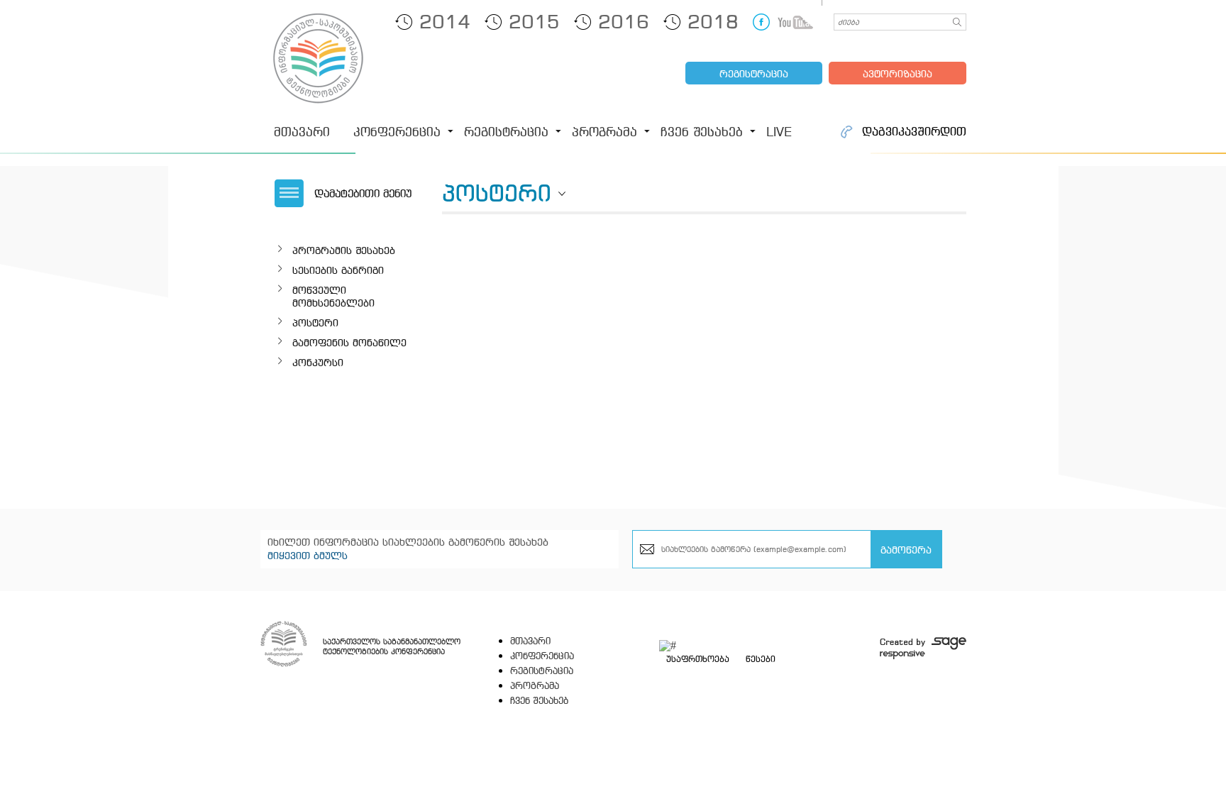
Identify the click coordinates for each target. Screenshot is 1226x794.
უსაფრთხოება (697, 659)
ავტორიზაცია (897, 73)
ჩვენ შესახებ (702, 131)
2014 (444, 21)
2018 (713, 21)
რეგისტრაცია (753, 73)
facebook (761, 22)
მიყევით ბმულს (307, 555)
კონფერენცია (397, 131)
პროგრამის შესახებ (343, 250)
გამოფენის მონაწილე (349, 342)
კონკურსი (317, 362)
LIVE (779, 131)
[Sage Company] (923, 648)
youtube (795, 22)
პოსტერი (315, 322)
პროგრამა (604, 131)
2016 (623, 21)
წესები (760, 659)
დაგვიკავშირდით (914, 132)
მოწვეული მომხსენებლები (333, 296)
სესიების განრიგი (338, 270)
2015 (534, 21)
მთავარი (302, 131)
